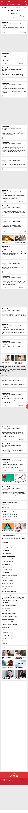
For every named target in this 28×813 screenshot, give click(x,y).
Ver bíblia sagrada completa (9, 591)
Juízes (7, 553)
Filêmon (8, 627)
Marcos (8, 605)
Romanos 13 (6, 504)
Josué (3, 553)
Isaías (3, 575)
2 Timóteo (9, 624)
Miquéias (12, 583)
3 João (11, 635)
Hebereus (6, 632)
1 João (3, 635)
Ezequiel (4, 577)
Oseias (12, 577)
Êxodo (8, 545)
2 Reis (3, 558)
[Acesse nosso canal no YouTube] (17, 776)
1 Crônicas (8, 558)
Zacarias (7, 588)
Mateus (3, 605)
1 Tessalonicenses (6, 621)
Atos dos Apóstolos (6, 610)
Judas (11, 632)
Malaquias (10, 580)
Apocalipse (4, 643)
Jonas (7, 583)
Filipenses (4, 619)
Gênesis (4, 545)
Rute (10, 553)
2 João (7, 635)
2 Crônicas (14, 558)
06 (12, 514)
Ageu (3, 588)
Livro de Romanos (6, 519)
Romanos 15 (5, 507)
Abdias (3, 583)
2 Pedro (11, 638)
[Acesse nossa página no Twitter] (11, 776)
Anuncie (25, 780)
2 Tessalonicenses (15, 621)
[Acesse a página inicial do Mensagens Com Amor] (14, 2)
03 (6, 514)
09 (2, 516)
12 (8, 516)
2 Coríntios (10, 616)
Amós (6, 580)
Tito (3, 632)
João (15, 605)
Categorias (4, 7)
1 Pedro (7, 638)
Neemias (8, 561)
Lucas (11, 605)
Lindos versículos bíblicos (6, 371)
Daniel (8, 577)
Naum (3, 586)
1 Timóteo (4, 624)
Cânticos (10, 569)
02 (4, 514)
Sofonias (12, 586)
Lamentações (13, 575)
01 (2, 514)
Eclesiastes (4, 569)
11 (6, 516)
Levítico (12, 545)
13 (10, 516)
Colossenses (11, 619)
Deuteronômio (10, 547)
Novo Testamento (16, 7)
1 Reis (13, 556)
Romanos (24, 7)
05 (10, 514)
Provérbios (10, 567)
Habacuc (8, 586)
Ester (12, 561)
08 (16, 514)
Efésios (15, 616)
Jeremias (7, 575)
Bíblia (10, 7)
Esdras (3, 561)
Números (4, 547)
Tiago (3, 638)
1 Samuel (4, 556)
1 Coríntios (4, 616)
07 (14, 514)
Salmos (5, 567)
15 (14, 516)
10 (4, 516)
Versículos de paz (6, 402)
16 (16, 516)
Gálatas (4, 627)
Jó (2, 567)
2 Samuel (9, 556)
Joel (3, 580)
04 (8, 514)
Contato (21, 780)
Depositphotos (12, 780)
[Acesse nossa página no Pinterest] (14, 776)
